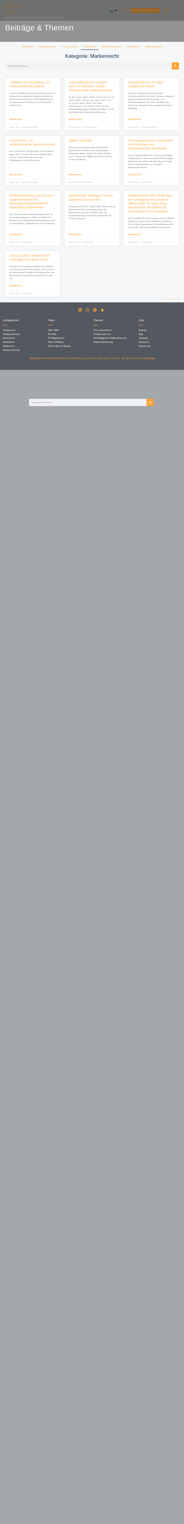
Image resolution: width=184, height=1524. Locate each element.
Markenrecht (90, 46)
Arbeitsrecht (27, 46)
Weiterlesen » (16, 119)
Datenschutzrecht (47, 46)
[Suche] (175, 66)
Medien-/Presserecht (111, 46)
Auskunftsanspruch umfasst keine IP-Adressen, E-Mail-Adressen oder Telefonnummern (91, 86)
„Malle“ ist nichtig (80, 140)
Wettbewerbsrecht (153, 46)
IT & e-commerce (70, 46)
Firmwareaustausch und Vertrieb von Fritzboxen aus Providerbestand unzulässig (150, 144)
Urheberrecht (133, 46)
